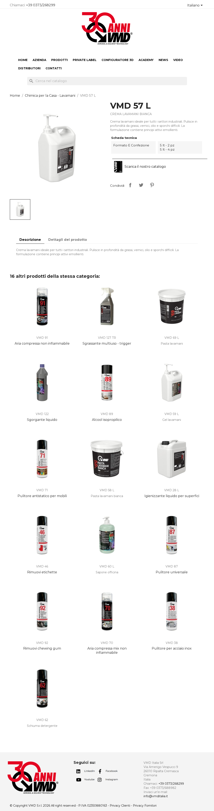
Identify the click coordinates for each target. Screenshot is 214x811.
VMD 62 (42, 720)
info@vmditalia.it (156, 796)
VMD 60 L (106, 566)
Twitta (141, 185)
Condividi (130, 185)
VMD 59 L (171, 414)
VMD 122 (42, 414)
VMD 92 (42, 643)
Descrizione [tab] (30, 240)
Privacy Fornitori (145, 805)
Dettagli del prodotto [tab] (67, 240)
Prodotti (59, 60)
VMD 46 (42, 566)
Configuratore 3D (118, 60)
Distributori (29, 68)
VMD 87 (172, 566)
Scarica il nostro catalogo (145, 167)
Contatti (54, 68)
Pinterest (152, 185)
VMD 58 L (107, 490)
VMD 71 (42, 490)
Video (178, 60)
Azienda (39, 60)
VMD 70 (107, 643)
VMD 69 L (171, 338)
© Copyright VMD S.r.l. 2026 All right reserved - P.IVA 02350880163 (59, 805)
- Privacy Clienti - (120, 805)
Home (23, 60)
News (163, 60)
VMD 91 (42, 338)
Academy (146, 60)
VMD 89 (107, 414)
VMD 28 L (171, 490)
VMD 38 (172, 643)
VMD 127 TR (107, 338)
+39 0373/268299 (40, 5)
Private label (85, 60)
